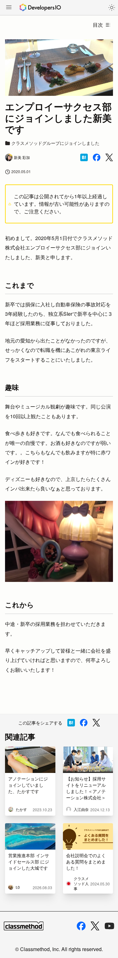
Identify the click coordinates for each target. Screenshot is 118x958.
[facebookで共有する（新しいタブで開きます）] (96, 157)
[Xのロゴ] (95, 926)
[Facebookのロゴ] (81, 926)
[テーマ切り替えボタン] (111, 7)
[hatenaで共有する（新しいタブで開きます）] (84, 157)
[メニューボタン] (9, 7)
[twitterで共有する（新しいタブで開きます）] (109, 157)
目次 (98, 24)
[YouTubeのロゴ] (109, 926)
